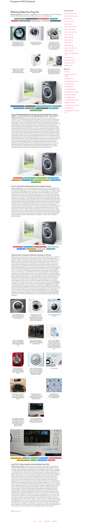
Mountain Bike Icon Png (70, 60)
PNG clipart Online (69, 86)
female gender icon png (16, 458)
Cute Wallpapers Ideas (70, 97)
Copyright (55, 521)
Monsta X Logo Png (69, 21)
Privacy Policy (47, 521)
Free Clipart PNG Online (70, 89)
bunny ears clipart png (55, 20)
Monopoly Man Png (69, 45)
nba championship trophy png (36, 251)
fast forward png (34, 458)
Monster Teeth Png (69, 40)
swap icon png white (36, 182)
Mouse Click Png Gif (69, 50)
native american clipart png (40, 246)
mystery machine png (18, 246)
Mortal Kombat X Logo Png (71, 13)
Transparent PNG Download (22, 1)
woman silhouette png (30, 106)
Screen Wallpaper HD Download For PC (72, 111)
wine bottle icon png (53, 108)
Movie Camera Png (69, 37)
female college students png (23, 460)
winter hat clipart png (29, 108)
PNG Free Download (69, 84)
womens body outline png (36, 110)
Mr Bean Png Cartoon (69, 63)
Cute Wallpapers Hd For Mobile (72, 100)
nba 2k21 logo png (51, 249)
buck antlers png (45, 20)
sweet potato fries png (41, 178)
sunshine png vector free (30, 178)
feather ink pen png (44, 458)
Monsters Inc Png (68, 65)
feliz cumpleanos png (42, 460)
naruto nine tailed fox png (53, 246)
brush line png (15, 20)
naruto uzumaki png (28, 246)
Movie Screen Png (69, 57)
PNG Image (67, 71)
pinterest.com (18, 511)
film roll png (33, 460)
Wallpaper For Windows (70, 102)
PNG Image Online (69, 78)
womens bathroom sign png (42, 108)
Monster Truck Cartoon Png (71, 32)
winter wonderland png (19, 108)
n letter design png (21, 249)
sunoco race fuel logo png (27, 180)
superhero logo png (16, 180)
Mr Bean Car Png (68, 42)
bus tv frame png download (32, 18)
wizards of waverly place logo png (43, 106)
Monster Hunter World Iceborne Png (72, 54)
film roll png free (26, 458)
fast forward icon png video (55, 458)
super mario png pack (18, 178)
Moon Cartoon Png (69, 34)
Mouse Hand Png (68, 24)
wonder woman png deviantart (17, 106)
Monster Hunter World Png (71, 48)
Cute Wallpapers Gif (69, 108)
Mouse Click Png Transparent (71, 16)
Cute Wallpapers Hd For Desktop (72, 105)
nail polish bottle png (31, 249)
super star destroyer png (53, 178)
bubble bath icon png (44, 18)
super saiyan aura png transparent (42, 180)
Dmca (34, 521)
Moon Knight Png (68, 18)
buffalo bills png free (36, 20)
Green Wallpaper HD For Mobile (72, 92)
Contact (40, 521)
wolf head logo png (57, 106)
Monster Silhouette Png (70, 29)
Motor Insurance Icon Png (70, 26)
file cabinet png (51, 460)
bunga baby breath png (19, 18)
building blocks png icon (24, 20)
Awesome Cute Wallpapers (71, 94)
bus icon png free (54, 18)
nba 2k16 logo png (41, 249)
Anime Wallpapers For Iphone (71, 81)
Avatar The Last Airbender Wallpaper (70, 75)
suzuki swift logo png (55, 180)
